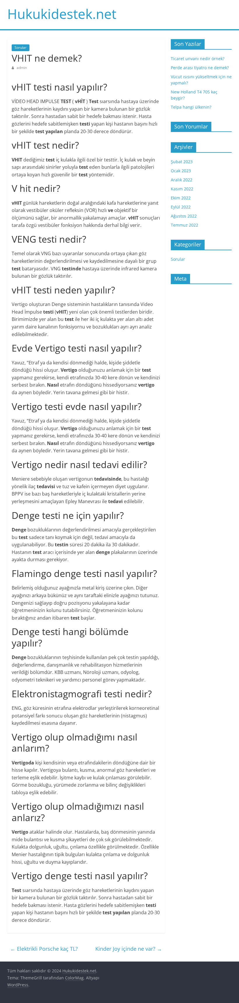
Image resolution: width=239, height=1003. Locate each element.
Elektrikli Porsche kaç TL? (44, 948)
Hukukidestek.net (61, 14)
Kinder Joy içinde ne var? (128, 948)
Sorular (21, 47)
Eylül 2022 (181, 207)
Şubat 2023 (182, 161)
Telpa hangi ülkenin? (191, 107)
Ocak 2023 (181, 170)
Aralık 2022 (181, 179)
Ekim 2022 (181, 198)
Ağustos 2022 (184, 216)
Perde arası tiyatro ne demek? (200, 67)
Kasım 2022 (182, 189)
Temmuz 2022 (184, 225)
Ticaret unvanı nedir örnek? (197, 58)
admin (22, 67)
